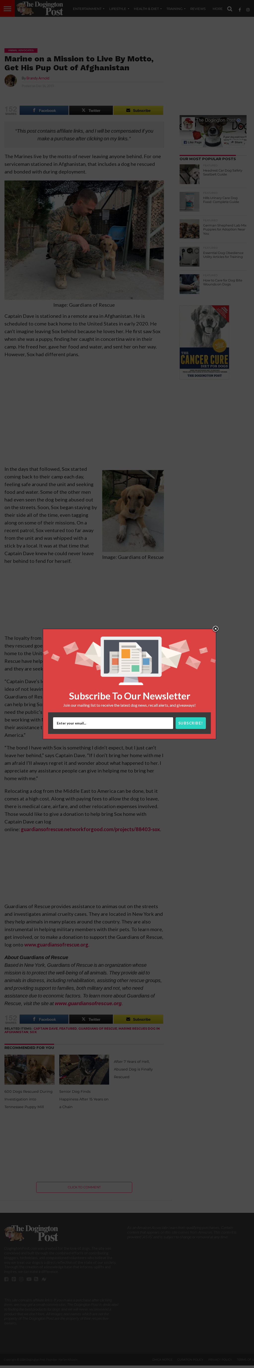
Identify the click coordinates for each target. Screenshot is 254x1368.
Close (215, 629)
